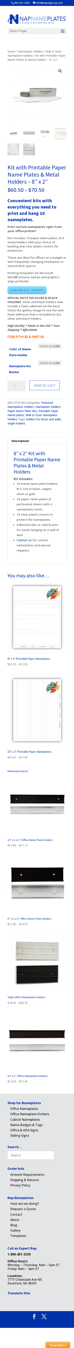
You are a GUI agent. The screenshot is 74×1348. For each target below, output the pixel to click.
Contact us (25, 540)
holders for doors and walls (43, 419)
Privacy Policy (20, 1185)
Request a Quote (23, 1209)
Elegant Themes (30, 1322)
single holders (16, 423)
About (14, 1220)
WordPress (60, 1322)
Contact (16, 1214)
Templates (18, 1236)
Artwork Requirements (27, 1174)
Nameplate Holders (30, 51)
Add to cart (44, 385)
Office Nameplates (24, 1108)
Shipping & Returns (24, 1180)
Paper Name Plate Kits (22, 411)
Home (11, 51)
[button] (60, 71)
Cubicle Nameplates (25, 1119)
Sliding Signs (19, 1135)
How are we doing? (24, 1203)
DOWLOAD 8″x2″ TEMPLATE (27, 290)
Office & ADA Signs (24, 1130)
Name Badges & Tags (26, 1125)
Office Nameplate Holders (29, 1114)
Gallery (15, 1230)
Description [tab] (20, 441)
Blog (13, 1225)
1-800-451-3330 (19, 1254)
